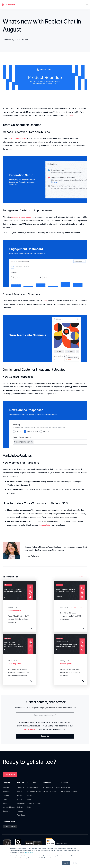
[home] (8, 4)
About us (6, 787)
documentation (45, 525)
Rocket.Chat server (50, 791)
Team (45, 301)
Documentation (32, 787)
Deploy (19, 791)
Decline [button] (75, 863)
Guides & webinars (34, 803)
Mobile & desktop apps (51, 787)
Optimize (20, 807)
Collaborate (21, 803)
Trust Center (21, 815)
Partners (6, 795)
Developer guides (34, 791)
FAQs (29, 807)
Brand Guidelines (9, 807)
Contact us (6, 811)
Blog (29, 799)
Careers (5, 803)
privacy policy (30, 729)
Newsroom (6, 791)
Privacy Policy (29, 852)
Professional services (69, 791)
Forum (29, 795)
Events (5, 799)
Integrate (20, 811)
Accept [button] (66, 863)
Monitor (19, 799)
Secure (19, 795)
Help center (65, 787)
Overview (20, 787)
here (71, 115)
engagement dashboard (21, 217)
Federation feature (18, 138)
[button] (86, 4)
